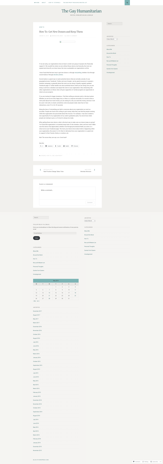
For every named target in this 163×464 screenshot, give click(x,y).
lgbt (53, 155)
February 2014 (37, 438)
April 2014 (36, 431)
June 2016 (36, 346)
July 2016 (35, 342)
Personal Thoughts (112, 65)
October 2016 (36, 334)
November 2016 (37, 330)
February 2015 (37, 392)
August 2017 (36, 315)
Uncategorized (111, 72)
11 (75, 290)
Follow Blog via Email (41, 224)
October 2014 (36, 408)
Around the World (111, 53)
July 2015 (35, 373)
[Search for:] (114, 23)
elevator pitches (58, 75)
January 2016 (36, 357)
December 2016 (37, 326)
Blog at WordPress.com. (41, 459)
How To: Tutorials (54, 2)
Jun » (38, 301)
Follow (36, 238)
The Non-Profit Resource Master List (75, 2)
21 (49, 295)
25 (75, 295)
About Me (109, 49)
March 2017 (36, 322)
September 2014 (37, 411)
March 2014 (36, 435)
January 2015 (36, 396)
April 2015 (36, 384)
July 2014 (35, 419)
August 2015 (36, 369)
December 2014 (37, 400)
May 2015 (35, 380)
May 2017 (35, 319)
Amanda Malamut (57, 35)
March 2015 (36, 388)
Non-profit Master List (112, 61)
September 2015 (37, 365)
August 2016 (36, 338)
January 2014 (36, 442)
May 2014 (35, 427)
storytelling (78, 72)
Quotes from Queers (112, 68)
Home (37, 2)
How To (41, 27)
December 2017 (37, 311)
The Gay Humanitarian (81, 11)
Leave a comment (71, 35)
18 (75, 292)
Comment (89, 202)
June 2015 (36, 377)
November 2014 (37, 404)
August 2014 (36, 415)
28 (49, 298)
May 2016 (35, 350)
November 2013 (37, 450)
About (44, 2)
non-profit (58, 155)
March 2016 (36, 353)
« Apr (34, 301)
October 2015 (36, 361)
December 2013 (37, 446)
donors (43, 155)
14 (49, 292)
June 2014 (36, 423)
